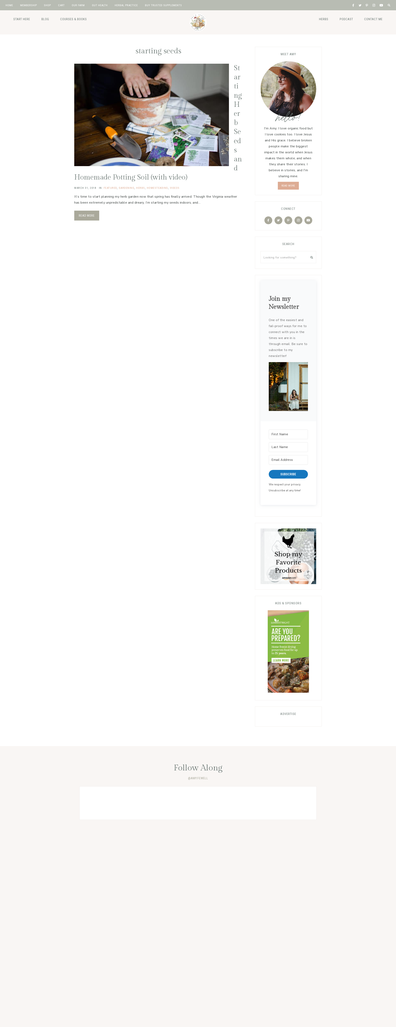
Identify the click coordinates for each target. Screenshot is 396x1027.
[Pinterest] (288, 220)
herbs (323, 19)
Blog (45, 19)
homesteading (157, 187)
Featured (110, 187)
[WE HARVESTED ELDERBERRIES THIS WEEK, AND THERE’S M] (198, 803)
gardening (126, 187)
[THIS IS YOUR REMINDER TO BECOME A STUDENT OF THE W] (292, 803)
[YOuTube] (308, 220)
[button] (288, 387)
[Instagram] (298, 220)
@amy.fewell (198, 778)
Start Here (21, 19)
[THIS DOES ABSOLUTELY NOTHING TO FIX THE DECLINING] (103, 803)
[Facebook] (268, 220)
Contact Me (373, 19)
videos (175, 187)
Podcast (346, 19)
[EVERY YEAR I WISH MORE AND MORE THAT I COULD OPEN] (245, 803)
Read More (87, 215)
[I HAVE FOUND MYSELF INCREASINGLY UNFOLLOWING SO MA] (150, 803)
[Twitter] (278, 220)
